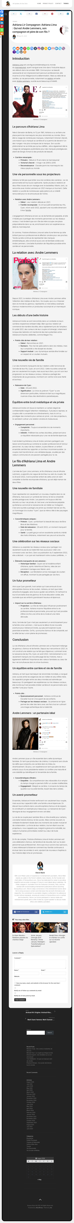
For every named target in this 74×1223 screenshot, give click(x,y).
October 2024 (31, 1102)
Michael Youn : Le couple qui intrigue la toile (40, 1053)
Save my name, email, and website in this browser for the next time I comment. (37, 984)
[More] (24, 52)
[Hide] (0, 37)
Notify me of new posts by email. (24, 995)
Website (16, 976)
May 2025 (29, 1088)
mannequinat (20, 68)
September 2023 (32, 1122)
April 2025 (30, 1090)
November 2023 (31, 1118)
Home (39, 3)
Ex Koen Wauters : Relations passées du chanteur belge (20, 938)
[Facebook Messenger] (49, 48)
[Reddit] (17, 48)
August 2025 (30, 1082)
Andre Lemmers (23, 81)
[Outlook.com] (56, 48)
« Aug (39, 1179)
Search (29, 1029)
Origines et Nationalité (33, 1142)
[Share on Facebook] (32, 14)
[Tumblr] (35, 48)
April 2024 (30, 1108)
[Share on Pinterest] (48, 14)
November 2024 (31, 1100)
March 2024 (30, 1110)
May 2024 (29, 1106)
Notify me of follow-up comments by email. (28, 990)
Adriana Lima (17, 65)
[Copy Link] (45, 48)
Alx (51, 1207)
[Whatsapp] (28, 48)
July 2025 (29, 1084)
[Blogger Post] (42, 48)
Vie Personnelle (31, 1148)
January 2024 (31, 1114)
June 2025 (30, 1086)
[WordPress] (21, 52)
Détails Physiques (32, 1140)
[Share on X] (17, 14)
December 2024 (31, 1098)
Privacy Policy (48, 3)
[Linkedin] (21, 48)
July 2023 (29, 1126)
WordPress (39, 1207)
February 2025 (31, 1094)
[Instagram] (38, 48)
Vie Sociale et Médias (33, 1150)
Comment (17, 958)
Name (16, 970)
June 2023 (30, 1128)
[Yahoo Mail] (14, 52)
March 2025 (30, 1092)
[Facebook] (31, 48)
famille (28, 210)
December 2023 (31, 1116)
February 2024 (31, 1112)
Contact (58, 3)
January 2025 (31, 1096)
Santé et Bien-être (32, 1144)
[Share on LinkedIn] (64, 14)
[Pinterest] (24, 48)
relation (50, 79)
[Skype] (60, 48)
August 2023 (30, 1124)
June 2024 (30, 1104)
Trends (66, 3)
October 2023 (31, 1120)
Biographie (30, 1138)
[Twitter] (14, 48)
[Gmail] (53, 48)
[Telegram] (17, 52)
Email (43, 970)
